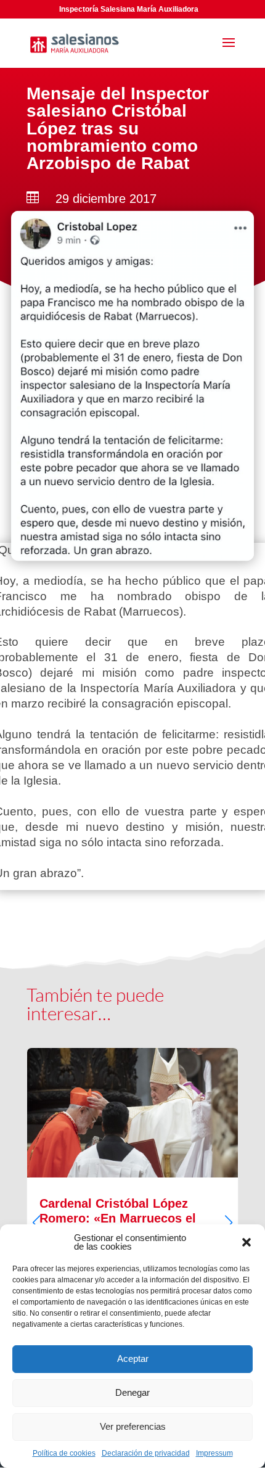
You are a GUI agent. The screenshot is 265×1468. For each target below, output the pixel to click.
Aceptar (133, 1358)
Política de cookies (64, 1453)
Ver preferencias (133, 1426)
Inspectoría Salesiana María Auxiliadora (128, 9)
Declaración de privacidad (146, 1453)
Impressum (214, 1453)
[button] (246, 1242)
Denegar (132, 1392)
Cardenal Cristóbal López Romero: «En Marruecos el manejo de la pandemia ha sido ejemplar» (132, 1212)
